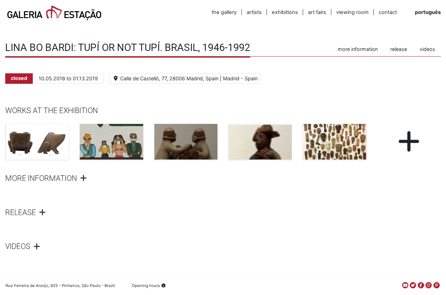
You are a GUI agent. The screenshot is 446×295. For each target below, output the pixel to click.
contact (388, 12)
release (398, 49)
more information (358, 49)
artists (254, 12)
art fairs (317, 12)
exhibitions (285, 12)
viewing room (352, 12)
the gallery (224, 12)
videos (427, 49)
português (428, 12)
